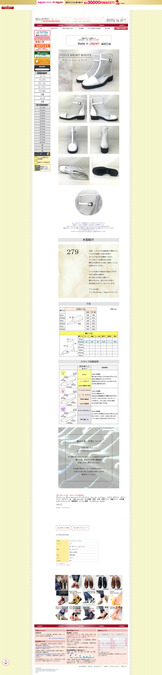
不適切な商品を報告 (63, 534)
